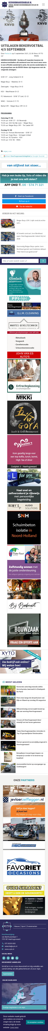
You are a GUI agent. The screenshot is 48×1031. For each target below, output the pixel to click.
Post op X (25, 201)
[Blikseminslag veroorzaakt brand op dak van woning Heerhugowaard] (8, 713)
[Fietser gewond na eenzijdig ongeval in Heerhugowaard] (8, 746)
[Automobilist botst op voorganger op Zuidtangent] (8, 768)
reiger (5, 151)
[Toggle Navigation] (43, 4)
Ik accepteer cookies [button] (35, 1022)
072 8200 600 (10, 943)
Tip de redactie (25, 206)
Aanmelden (8, 974)
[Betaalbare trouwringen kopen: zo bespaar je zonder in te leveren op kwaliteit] (8, 757)
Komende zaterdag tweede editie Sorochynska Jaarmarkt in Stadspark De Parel (31, 689)
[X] (8, 958)
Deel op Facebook (25, 196)
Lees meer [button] (14, 1027)
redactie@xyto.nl (11, 946)
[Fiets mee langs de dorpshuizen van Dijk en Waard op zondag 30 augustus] (8, 702)
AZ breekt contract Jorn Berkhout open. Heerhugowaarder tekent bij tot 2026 (31, 236)
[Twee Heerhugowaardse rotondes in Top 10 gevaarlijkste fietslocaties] (8, 735)
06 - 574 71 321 (33, 185)
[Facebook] (4, 958)
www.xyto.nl (9, 949)
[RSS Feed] (17, 958)
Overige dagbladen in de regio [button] (14, 1007)
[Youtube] (12, 958)
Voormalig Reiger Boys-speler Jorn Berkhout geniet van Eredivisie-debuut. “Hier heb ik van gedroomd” (31, 249)
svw (9, 151)
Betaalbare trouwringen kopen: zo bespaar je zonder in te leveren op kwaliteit (30, 755)
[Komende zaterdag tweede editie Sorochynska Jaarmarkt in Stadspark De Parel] (8, 691)
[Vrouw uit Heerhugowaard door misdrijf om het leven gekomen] (8, 724)
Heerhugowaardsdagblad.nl (20, 2)
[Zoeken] (43, 261)
